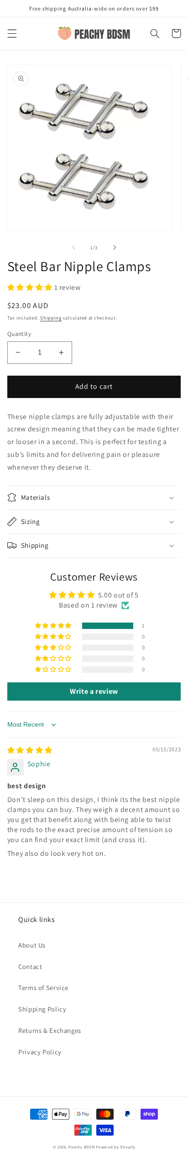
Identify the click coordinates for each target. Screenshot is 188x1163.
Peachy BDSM (81, 1147)
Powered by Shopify (115, 1147)
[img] (29, 750)
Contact (30, 966)
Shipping (51, 317)
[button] (11, 33)
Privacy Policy (40, 1052)
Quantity (19, 334)
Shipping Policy (42, 1009)
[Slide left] (73, 247)
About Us (32, 945)
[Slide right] (114, 247)
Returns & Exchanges (49, 1030)
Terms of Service (43, 987)
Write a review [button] (94, 691)
